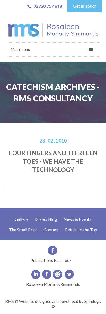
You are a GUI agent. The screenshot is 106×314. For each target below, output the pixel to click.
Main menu (20, 49)
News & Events (77, 219)
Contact (51, 229)
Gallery (21, 219)
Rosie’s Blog (46, 219)
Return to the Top (81, 229)
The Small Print (23, 229)
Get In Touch (84, 5)
